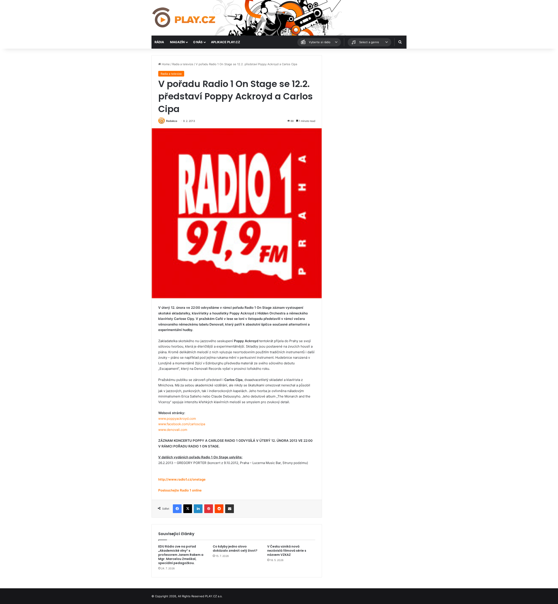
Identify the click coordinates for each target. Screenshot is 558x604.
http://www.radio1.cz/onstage (182, 479)
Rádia (159, 42)
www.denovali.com (172, 430)
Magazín (177, 42)
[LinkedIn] (198, 508)
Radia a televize (182, 64)
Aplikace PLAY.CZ (225, 42)
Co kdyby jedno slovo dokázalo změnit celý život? (235, 548)
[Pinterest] (208, 508)
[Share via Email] (229, 508)
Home (165, 64)
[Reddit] (219, 508)
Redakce (171, 121)
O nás (197, 42)
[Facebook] (177, 508)
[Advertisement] (366, 85)
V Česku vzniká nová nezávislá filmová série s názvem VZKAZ (286, 550)
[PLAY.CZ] (184, 18)
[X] (187, 508)
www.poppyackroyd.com (177, 418)
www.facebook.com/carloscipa (181, 424)
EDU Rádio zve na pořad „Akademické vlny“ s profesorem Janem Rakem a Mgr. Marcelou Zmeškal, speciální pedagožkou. (180, 554)
